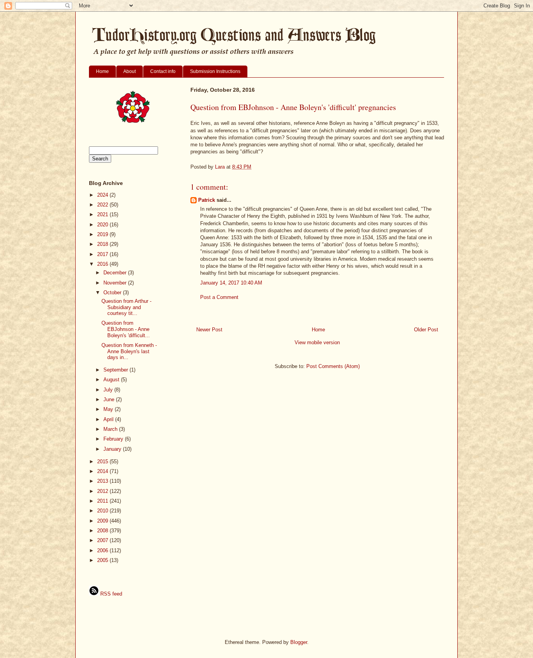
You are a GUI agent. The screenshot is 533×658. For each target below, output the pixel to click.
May (109, 409)
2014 (103, 471)
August (112, 379)
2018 (103, 244)
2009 (103, 521)
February (114, 439)
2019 (103, 234)
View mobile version (317, 342)
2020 (103, 225)
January (113, 449)
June (109, 399)
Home (102, 71)
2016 (103, 264)
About (129, 71)
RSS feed (110, 594)
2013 (103, 481)
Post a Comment (219, 297)
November (115, 283)
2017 (103, 254)
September (116, 370)
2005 (103, 560)
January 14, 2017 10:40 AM (231, 283)
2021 (103, 214)
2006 (103, 550)
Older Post (426, 330)
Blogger (298, 642)
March (111, 429)
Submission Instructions (215, 71)
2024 (103, 195)
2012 (103, 491)
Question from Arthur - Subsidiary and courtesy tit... (126, 307)
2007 (103, 540)
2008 (103, 531)
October (113, 292)
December (115, 273)
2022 (103, 205)
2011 (103, 501)
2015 (103, 461)
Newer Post (209, 330)
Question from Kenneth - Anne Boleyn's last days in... (129, 351)
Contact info (163, 71)
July (108, 390)
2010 (103, 511)
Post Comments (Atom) (333, 366)
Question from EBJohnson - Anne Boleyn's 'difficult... (125, 329)
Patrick (206, 200)
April (109, 419)
